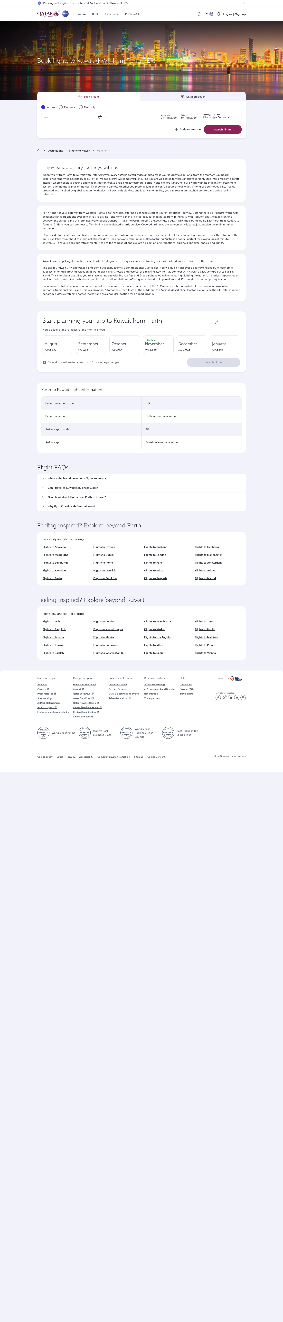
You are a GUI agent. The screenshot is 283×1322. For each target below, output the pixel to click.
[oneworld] (65, 13)
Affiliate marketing (154, 684)
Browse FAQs (187, 689)
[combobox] (181, 321)
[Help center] (199, 14)
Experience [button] (112, 13)
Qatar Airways (46, 677)
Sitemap (138, 756)
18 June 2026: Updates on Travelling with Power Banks (76, 3)
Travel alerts (186, 693)
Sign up (240, 14)
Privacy (71, 756)
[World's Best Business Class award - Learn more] (85, 733)
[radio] (58, 344)
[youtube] (236, 697)
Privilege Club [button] (133, 13)
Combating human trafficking (113, 756)
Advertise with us (118, 698)
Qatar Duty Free (81, 698)
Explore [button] (81, 13)
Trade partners (152, 698)
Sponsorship (44, 698)
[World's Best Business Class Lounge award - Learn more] (126, 733)
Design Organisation (84, 712)
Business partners (155, 677)
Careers (41, 689)
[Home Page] (39, 151)
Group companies (84, 677)
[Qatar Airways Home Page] (49, 13)
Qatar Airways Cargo (84, 702)
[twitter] (224, 697)
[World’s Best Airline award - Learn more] (43, 733)
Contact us (186, 684)
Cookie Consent (156, 756)
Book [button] (95, 13)
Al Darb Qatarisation (48, 702)
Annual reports (45, 707)
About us (42, 684)
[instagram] (243, 697)
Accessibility (86, 756)
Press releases (45, 693)
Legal (60, 756)
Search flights (213, 362)
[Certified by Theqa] (230, 680)
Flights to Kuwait (79, 150)
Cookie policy (45, 756)
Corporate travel (118, 684)
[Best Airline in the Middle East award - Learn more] (168, 733)
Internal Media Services (86, 707)
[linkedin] (230, 697)
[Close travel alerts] (244, 3)
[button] (143, 478)
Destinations (55, 150)
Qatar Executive (81, 693)
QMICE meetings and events (124, 693)
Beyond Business (118, 689)
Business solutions (120, 677)
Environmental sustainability (53, 712)
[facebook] (218, 697)
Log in (227, 14)
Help (183, 677)
